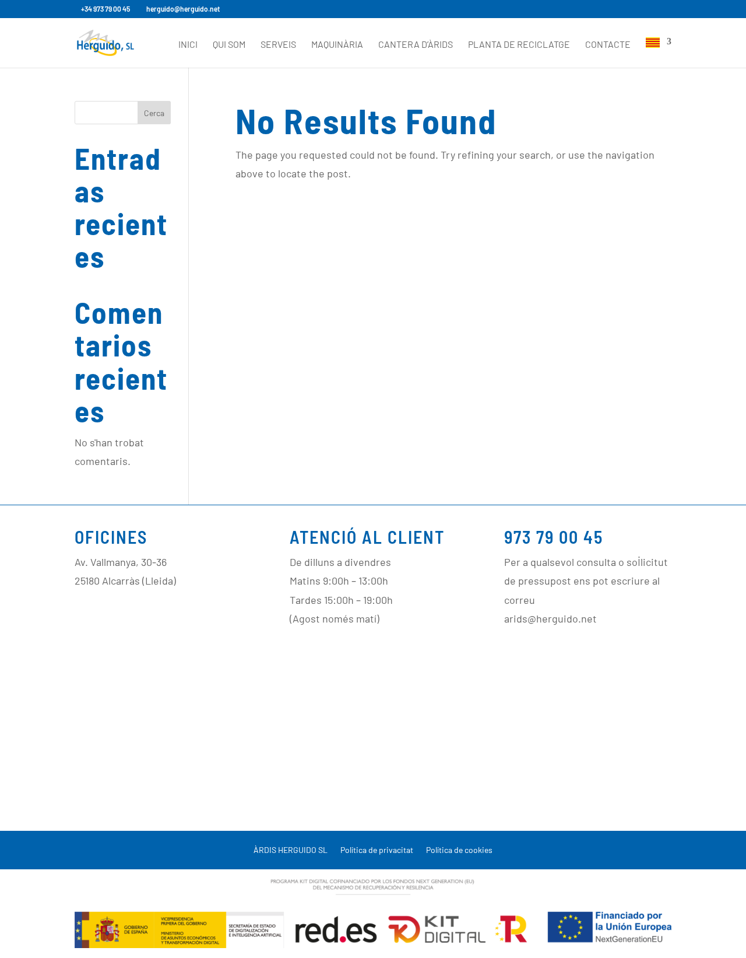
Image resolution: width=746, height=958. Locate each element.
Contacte (608, 45)
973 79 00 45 (553, 536)
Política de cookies (459, 850)
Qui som (229, 45)
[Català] (658, 52)
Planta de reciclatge (519, 45)
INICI (188, 45)
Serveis (278, 45)
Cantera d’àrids (415, 45)
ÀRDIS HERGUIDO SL (291, 850)
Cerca (154, 113)
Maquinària (337, 45)
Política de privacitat (376, 850)
